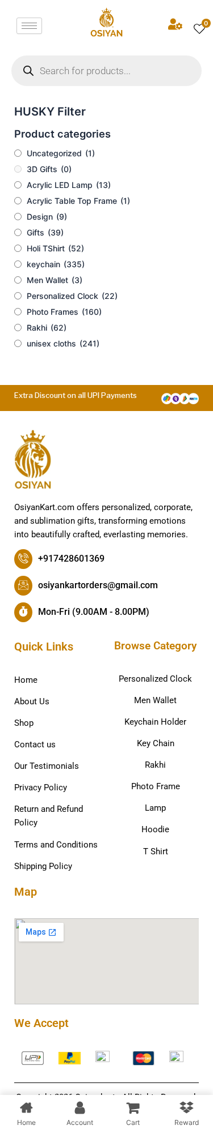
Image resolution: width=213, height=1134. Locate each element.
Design (47, 216)
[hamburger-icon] (29, 26)
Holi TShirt (55, 248)
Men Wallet (54, 280)
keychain (56, 264)
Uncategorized (61, 153)
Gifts (45, 232)
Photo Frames (64, 311)
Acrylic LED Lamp (69, 185)
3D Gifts (49, 169)
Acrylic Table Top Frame (78, 201)
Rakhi (46, 327)
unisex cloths (63, 343)
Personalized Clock (72, 296)
